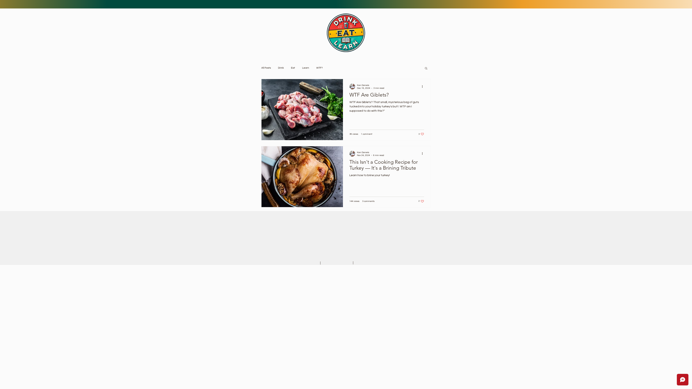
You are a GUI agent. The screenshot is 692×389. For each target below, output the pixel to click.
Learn (305, 68)
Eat (293, 68)
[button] (426, 68)
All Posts (266, 68)
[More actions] (423, 86)
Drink (281, 68)
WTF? (319, 68)
